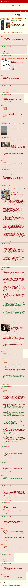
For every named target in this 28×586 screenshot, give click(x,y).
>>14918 (5, 98)
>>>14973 (9, 471)
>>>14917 (12, 32)
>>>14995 (5, 561)
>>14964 (5, 477)
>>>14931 (5, 241)
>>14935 (12, 324)
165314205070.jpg (5, 188)
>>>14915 (8, 32)
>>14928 (12, 191)
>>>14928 (5, 167)
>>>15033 (20, 32)
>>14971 (5, 509)
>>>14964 (5, 460)
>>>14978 (5, 524)
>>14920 (5, 110)
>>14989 (5, 558)
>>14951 (5, 353)
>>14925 (5, 172)
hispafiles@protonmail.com (13, 585)
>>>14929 (5, 183)
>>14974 (5, 530)
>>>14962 (9, 384)
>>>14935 (9, 83)
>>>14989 (5, 540)
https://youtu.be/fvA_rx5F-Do (9, 336)
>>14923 (5, 162)
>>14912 (12, 61)
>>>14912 (4, 32)
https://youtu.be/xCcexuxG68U (9, 334)
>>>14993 (5, 552)
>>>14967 (5, 471)
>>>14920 (5, 92)
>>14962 (5, 465)
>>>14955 (5, 347)
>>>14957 (5, 384)
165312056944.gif (5, 58)
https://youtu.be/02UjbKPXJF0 (9, 335)
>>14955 (5, 362)
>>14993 (5, 567)
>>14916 (5, 108)
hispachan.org (18, 584)
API (24, 585)
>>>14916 (5, 44)
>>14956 (5, 390)
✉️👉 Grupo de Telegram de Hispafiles (14, 5)
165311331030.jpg (3, 18)
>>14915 (12, 68)
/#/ (11, 22)
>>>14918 (16, 32)
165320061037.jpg (5, 321)
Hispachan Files (6, 1)
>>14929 (5, 247)
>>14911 (5, 38)
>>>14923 (9, 101)
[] (8, 18)
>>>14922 (5, 118)
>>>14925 (5, 156)
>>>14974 (9, 500)
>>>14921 (9, 53)
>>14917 (5, 116)
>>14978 (5, 546)
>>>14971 (5, 483)
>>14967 (5, 489)
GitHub (20, 585)
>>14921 (9, 126)
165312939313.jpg (5, 123)
